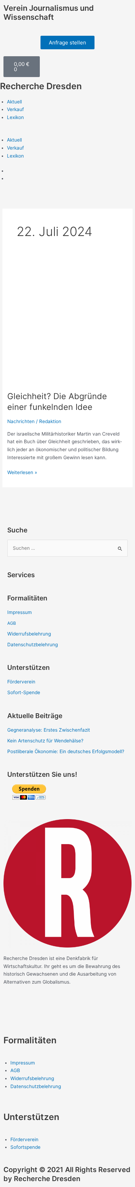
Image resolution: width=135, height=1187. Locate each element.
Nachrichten (21, 421)
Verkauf (15, 109)
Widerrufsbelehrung (29, 634)
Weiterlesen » (22, 472)
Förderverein (21, 681)
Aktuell (14, 101)
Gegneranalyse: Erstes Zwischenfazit (48, 730)
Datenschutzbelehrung (32, 644)
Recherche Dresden (41, 86)
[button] (67, 132)
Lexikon (15, 117)
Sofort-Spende (23, 692)
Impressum (19, 612)
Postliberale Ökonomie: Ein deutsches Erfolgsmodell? (66, 751)
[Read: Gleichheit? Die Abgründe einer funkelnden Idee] (67, 323)
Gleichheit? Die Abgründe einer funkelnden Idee (57, 401)
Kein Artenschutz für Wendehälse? (45, 740)
